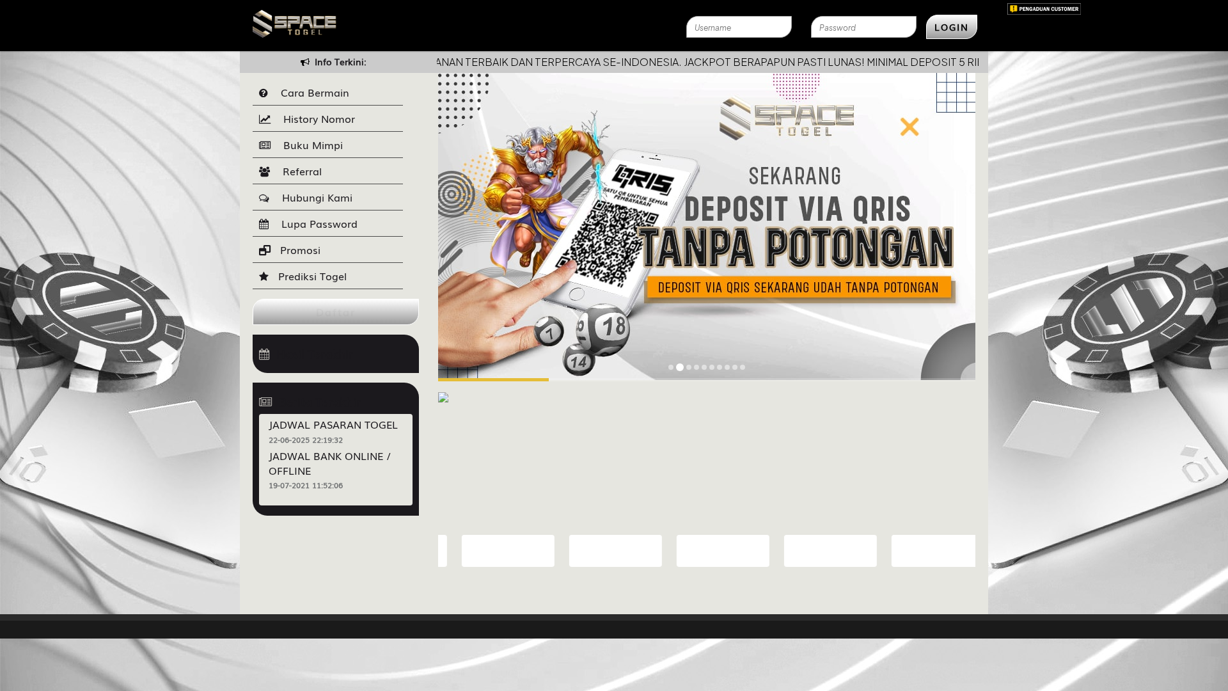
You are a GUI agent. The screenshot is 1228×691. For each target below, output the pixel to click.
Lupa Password (316, 223)
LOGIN (951, 26)
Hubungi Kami (314, 197)
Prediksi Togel (311, 275)
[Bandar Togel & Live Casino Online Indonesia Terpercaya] (443, 390)
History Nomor (316, 118)
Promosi (298, 249)
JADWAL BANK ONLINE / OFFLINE (330, 463)
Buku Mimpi (310, 144)
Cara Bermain (311, 92)
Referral (299, 171)
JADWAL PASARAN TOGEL (333, 424)
